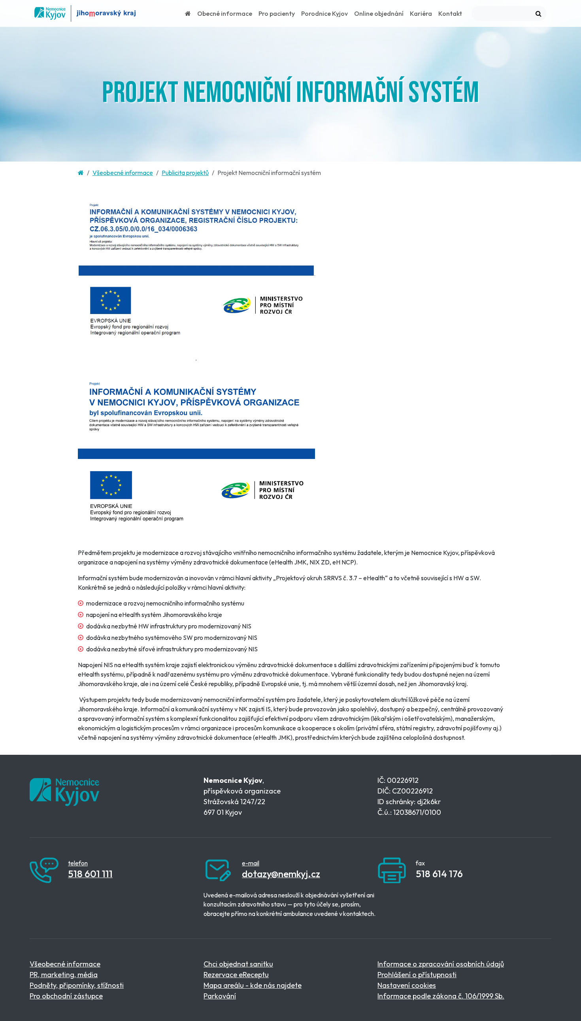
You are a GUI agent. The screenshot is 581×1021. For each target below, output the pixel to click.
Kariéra (421, 13)
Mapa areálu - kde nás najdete (253, 985)
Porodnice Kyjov (324, 13)
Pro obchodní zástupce (66, 995)
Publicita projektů (185, 173)
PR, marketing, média (64, 974)
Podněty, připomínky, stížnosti (77, 985)
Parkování (220, 995)
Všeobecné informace (122, 173)
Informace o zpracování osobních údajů (440, 963)
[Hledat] (538, 13)
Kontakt (450, 13)
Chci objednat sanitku (238, 963)
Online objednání (379, 13)
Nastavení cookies (406, 985)
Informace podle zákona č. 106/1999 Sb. (440, 995)
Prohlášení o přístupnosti (416, 974)
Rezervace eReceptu (236, 974)
